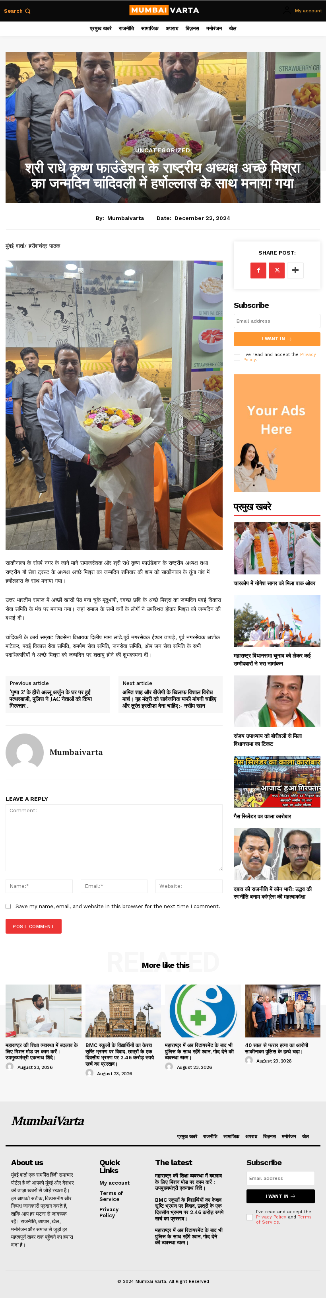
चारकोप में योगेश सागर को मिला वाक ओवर (274, 583)
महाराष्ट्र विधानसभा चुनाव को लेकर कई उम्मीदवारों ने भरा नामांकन (272, 659)
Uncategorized (162, 151)
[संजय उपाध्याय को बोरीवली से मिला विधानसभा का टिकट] (277, 701)
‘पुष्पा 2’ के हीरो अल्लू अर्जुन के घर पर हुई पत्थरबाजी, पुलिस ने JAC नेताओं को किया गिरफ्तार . (51, 699)
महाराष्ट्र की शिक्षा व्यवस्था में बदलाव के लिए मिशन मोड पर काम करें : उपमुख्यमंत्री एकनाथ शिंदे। (42, 1051)
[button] (18, 11)
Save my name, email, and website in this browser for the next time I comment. (118, 906)
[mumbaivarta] (25, 753)
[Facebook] (258, 270)
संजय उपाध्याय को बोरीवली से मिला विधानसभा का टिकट (268, 739)
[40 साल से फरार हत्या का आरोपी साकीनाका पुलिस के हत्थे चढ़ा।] (283, 1011)
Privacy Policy (271, 1217)
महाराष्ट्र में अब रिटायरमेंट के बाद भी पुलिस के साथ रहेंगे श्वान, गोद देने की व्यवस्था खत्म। (199, 1051)
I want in (273, 338)
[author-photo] (11, 1067)
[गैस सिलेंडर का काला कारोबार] (277, 782)
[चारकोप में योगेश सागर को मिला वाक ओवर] (277, 548)
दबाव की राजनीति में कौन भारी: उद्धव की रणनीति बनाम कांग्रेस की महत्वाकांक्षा (273, 893)
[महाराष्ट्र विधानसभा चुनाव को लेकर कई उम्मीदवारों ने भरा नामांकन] (277, 621)
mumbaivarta (125, 218)
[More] (295, 270)
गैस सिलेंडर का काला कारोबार (262, 816)
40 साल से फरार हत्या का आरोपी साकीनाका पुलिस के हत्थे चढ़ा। (276, 1048)
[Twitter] (277, 270)
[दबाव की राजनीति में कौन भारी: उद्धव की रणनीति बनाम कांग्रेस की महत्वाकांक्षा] (277, 854)
